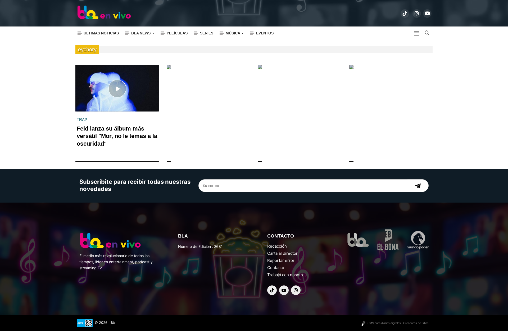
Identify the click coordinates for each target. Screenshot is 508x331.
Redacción (277, 246)
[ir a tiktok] (405, 13)
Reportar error (280, 260)
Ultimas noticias (101, 33)
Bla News (141, 33)
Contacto (275, 267)
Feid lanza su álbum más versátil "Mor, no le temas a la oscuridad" (117, 136)
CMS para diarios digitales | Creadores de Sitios (398, 323)
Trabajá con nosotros (287, 274)
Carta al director (282, 253)
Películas (177, 33)
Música (233, 33)
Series (206, 33)
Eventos (265, 33)
